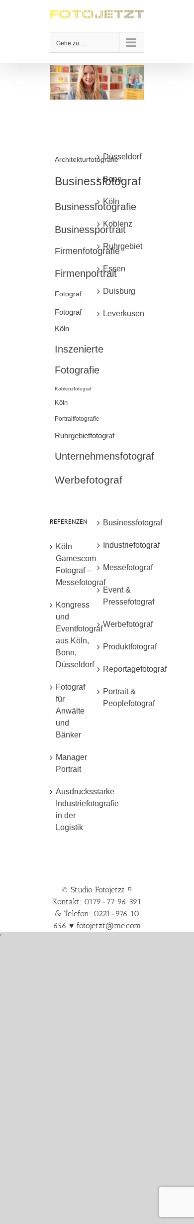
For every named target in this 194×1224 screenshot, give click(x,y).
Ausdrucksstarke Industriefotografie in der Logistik (74, 809)
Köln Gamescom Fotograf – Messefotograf (74, 564)
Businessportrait (90, 229)
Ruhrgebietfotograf (84, 435)
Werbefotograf (88, 480)
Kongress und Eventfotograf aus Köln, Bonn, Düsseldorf (74, 635)
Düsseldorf (121, 156)
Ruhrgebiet (121, 246)
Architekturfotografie (86, 159)
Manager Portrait (71, 763)
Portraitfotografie (77, 418)
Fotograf (68, 294)
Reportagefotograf (121, 669)
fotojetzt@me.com (109, 925)
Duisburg (119, 291)
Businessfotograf (121, 522)
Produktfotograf (121, 646)
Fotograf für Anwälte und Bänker (70, 711)
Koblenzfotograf (73, 388)
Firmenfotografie (87, 251)
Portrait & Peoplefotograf (121, 697)
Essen (114, 268)
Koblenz (117, 224)
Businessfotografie (95, 206)
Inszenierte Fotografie (79, 359)
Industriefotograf (121, 545)
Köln (61, 402)
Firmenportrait (86, 273)
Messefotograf (121, 567)
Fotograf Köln (68, 320)
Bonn (112, 179)
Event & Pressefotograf (121, 596)
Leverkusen (121, 313)
